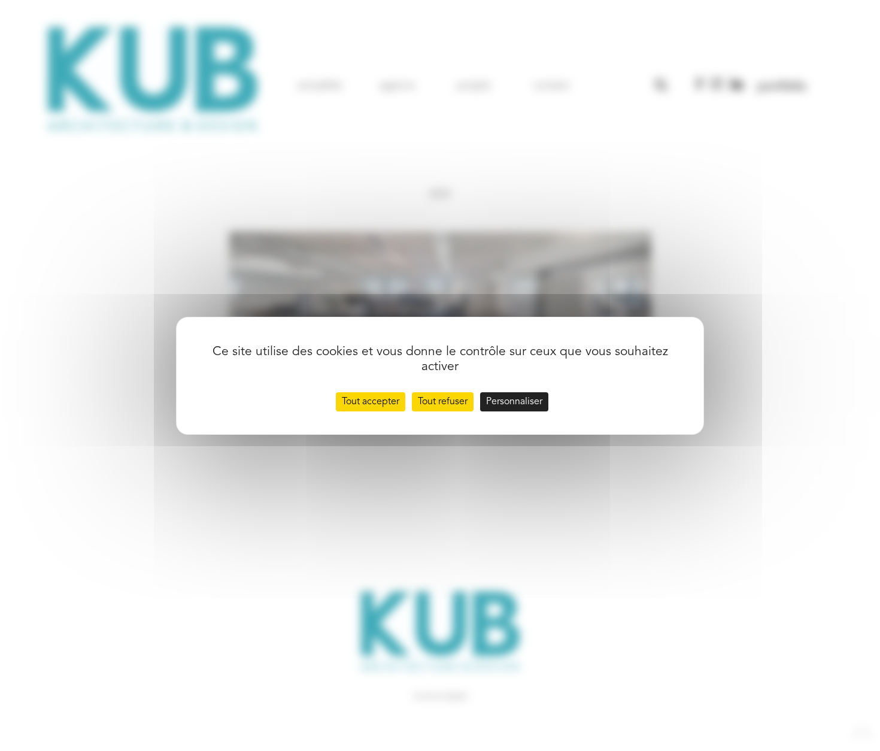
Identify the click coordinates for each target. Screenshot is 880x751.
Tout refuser (443, 402)
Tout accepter (370, 402)
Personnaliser (514, 402)
